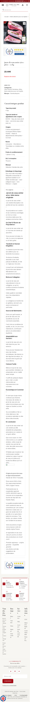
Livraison (18, 617)
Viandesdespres (15, 93)
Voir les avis (19, 54)
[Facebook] (11, 671)
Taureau (11, 621)
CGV (25, 619)
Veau (11, 626)
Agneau (11, 630)
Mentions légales (25, 625)
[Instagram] (15, 671)
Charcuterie (11, 635)
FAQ (18, 621)
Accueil (6, 16)
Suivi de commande (18, 633)
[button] (3, 5)
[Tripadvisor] (19, 671)
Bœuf (11, 617)
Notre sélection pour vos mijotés (18, 16)
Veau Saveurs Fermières (11, 89)
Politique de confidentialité (9, 685)
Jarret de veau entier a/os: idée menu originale (14, 195)
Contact (18, 626)
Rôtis (20, 89)
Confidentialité (26, 632)
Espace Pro (25, 638)
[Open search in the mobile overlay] (15, 9)
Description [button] (9, 190)
